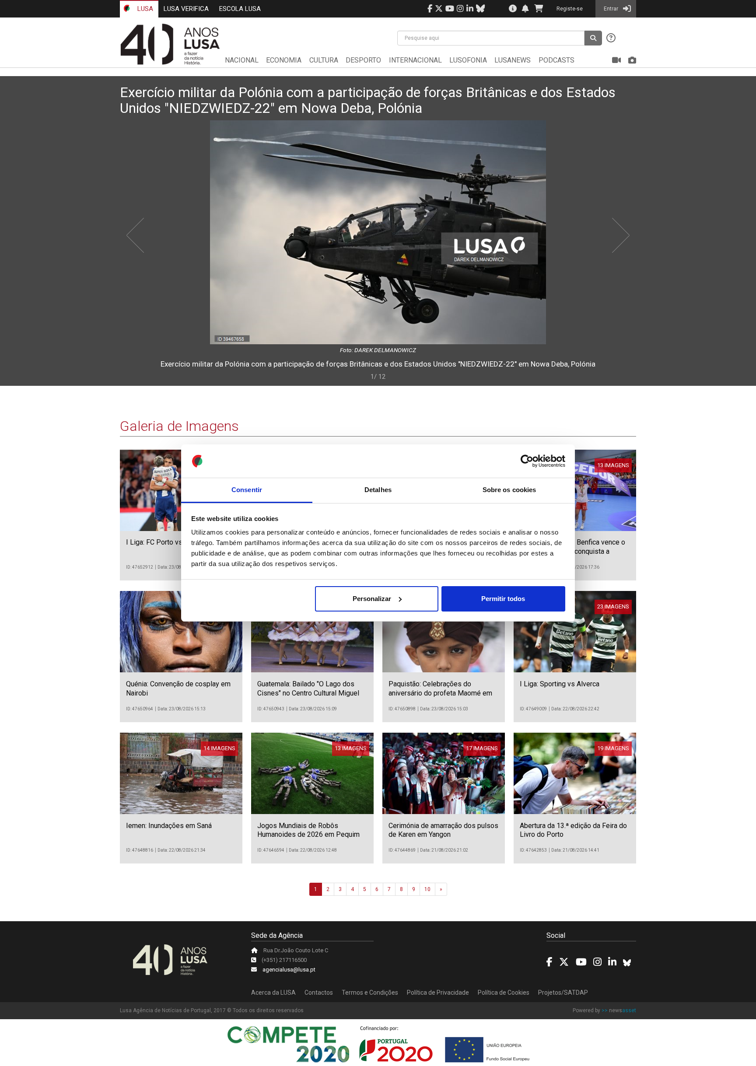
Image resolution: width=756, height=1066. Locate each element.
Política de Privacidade (438, 992)
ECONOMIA (283, 60)
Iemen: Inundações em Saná (169, 825)
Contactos (318, 992)
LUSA (144, 9)
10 (427, 889)
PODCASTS (556, 60)
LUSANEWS (512, 60)
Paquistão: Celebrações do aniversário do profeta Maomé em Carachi (440, 693)
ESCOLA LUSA (240, 9)
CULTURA (323, 60)
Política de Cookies (503, 992)
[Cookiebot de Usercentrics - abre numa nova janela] (527, 461)
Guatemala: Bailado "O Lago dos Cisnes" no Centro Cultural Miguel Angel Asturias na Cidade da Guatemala (308, 697)
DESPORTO (363, 60)
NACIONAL (242, 60)
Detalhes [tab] (378, 489)
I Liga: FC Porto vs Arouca (165, 542)
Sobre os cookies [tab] (509, 489)
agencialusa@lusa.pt (288, 969)
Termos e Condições (370, 992)
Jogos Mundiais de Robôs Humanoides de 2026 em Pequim (308, 830)
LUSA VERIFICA (186, 9)
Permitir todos (503, 598)
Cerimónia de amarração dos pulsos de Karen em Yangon (443, 830)
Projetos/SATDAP (563, 992)
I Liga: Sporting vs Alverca (559, 684)
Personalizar (372, 598)
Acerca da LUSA (273, 992)
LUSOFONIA (468, 60)
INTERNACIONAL (415, 60)
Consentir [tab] (246, 489)
